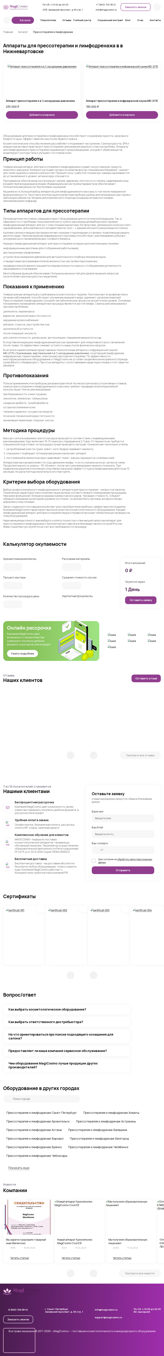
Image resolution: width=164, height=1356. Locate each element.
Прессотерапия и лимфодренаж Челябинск (98, 1147)
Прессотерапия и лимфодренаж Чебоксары (36, 1156)
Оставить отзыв (146, 678)
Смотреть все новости (139, 1273)
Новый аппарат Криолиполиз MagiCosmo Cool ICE (74, 1241)
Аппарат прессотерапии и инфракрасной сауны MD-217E (122, 100)
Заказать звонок (18, 1319)
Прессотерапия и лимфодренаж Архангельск (38, 1121)
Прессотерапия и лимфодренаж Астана (34, 1130)
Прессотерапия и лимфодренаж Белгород (99, 1138)
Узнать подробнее (22, 653)
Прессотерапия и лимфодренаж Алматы (111, 1113)
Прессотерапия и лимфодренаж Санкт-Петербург (41, 1113)
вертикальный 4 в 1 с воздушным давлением (61, 353)
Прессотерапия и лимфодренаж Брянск (34, 1147)
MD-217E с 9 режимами (17, 353)
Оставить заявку (141, 600)
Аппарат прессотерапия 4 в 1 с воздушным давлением (40, 100)
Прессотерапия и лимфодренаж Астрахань (106, 1121)
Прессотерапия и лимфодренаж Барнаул (34, 1138)
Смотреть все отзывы (140, 755)
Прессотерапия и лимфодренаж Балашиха (97, 1130)
